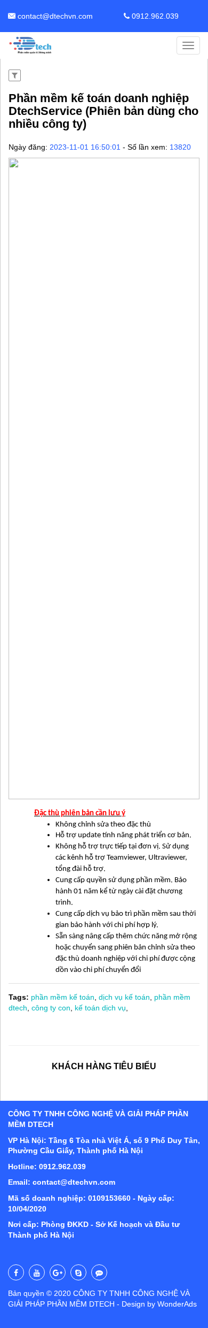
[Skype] (78, 1272)
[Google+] (58, 1272)
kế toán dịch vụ (100, 1007)
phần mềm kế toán (62, 997)
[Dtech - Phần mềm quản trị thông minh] (30, 45)
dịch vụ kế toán (124, 997)
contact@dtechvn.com (54, 16)
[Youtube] (37, 1272)
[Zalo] (99, 1272)
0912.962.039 (154, 16)
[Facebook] (16, 1272)
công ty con (50, 1007)
